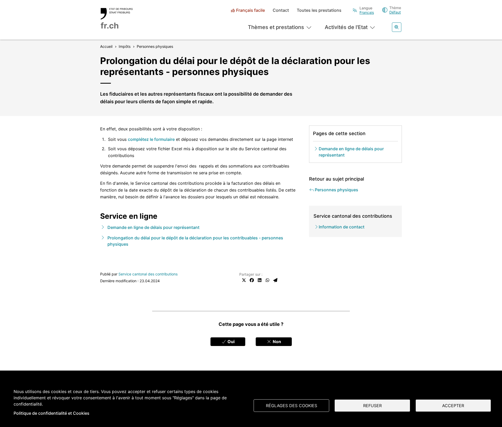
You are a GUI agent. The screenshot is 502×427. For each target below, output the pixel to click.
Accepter (453, 405)
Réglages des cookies (291, 405)
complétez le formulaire (151, 139)
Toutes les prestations (319, 10)
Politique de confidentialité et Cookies (51, 413)
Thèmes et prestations (276, 27)
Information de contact (341, 226)
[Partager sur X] (244, 280)
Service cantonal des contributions (148, 274)
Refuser (372, 405)
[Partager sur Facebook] (252, 280)
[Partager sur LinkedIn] (260, 280)
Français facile (250, 10)
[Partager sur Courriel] (275, 280)
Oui (230, 341)
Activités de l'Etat (346, 27)
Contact (281, 10)
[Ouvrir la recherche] (396, 27)
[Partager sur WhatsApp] (267, 280)
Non (276, 341)
